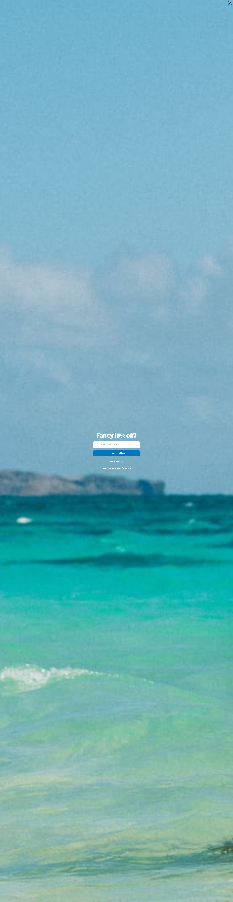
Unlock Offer (116, 453)
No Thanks (116, 461)
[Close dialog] (230, 3)
